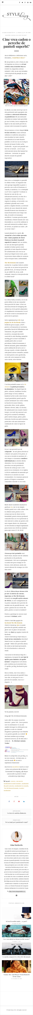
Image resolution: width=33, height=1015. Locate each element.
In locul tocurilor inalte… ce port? (16, 921)
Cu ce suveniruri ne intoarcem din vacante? (16, 939)
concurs (13, 781)
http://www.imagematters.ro (17, 891)
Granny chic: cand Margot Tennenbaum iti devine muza (16, 975)
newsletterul (16, 767)
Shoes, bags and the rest (19, 35)
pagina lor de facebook (12, 322)
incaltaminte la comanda (21, 786)
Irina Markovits (9, 32)
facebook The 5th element (13, 623)
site (19, 320)
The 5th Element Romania (11, 788)
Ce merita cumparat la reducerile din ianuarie (16, 957)
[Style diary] (16, 16)
